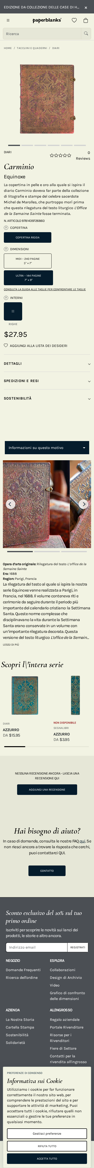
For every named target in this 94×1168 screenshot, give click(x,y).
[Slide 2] (27, 145)
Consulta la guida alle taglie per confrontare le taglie (45, 289)
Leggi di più (11, 644)
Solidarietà (15, 1042)
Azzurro (11, 729)
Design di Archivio (66, 977)
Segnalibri (61, 728)
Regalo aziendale (65, 1019)
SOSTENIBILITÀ (18, 398)
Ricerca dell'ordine (22, 977)
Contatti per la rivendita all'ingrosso (68, 1059)
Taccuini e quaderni (32, 48)
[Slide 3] (40, 145)
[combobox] (47, 448)
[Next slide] (83, 504)
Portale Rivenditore (66, 1027)
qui (82, 841)
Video (55, 985)
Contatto (47, 870)
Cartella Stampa (20, 1027)
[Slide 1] (14, 145)
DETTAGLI (13, 363)
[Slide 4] (54, 145)
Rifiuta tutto (47, 1146)
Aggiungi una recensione (47, 789)
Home (8, 48)
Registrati (77, 947)
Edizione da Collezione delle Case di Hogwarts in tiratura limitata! (42, 7)
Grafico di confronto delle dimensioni (67, 996)
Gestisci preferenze (47, 1133)
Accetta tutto (47, 1158)
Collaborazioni (62, 970)
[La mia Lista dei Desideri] (74, 20)
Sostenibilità (17, 1035)
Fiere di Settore (63, 1048)
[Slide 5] (67, 145)
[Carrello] (86, 20)
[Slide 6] (80, 145)
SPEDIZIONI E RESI (21, 381)
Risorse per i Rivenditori (61, 1038)
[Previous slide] (10, 504)
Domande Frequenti (23, 970)
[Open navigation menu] (8, 20)
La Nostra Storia (20, 1019)
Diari (56, 48)
